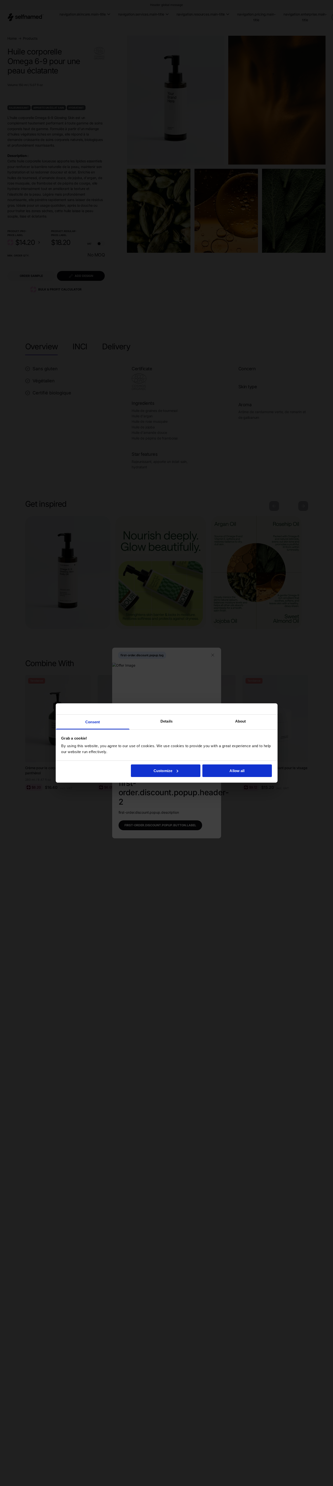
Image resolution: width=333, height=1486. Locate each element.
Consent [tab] (92, 722)
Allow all (237, 770)
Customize (163, 770)
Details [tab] (166, 721)
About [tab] (240, 721)
